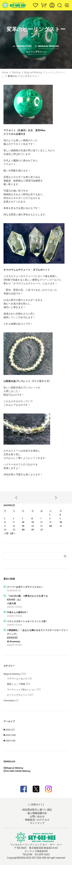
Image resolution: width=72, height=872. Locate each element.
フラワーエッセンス (17, 678)
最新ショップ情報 (16, 684)
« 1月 (6, 533)
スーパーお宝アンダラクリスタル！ (25, 586)
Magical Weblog (48, 46)
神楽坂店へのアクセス (37, 819)
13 (32, 522)
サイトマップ (37, 822)
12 (23, 522)
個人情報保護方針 (37, 813)
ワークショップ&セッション (21, 689)
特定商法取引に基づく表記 (37, 809)
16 (61, 522)
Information (9, 700)
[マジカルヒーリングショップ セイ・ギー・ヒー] (23, 789)
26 (23, 529)
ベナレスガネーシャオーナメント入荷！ (27, 621)
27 (32, 529)
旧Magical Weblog (13, 767)
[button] (35, 4)
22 (50, 525)
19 (23, 525)
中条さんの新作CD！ (17, 612)
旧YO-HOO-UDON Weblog (16, 771)
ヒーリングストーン (36, 51)
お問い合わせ (37, 816)
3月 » (12, 533)
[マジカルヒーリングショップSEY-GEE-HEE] (36, 789)
